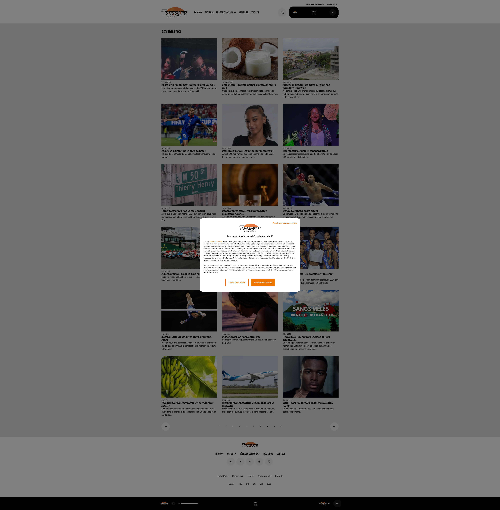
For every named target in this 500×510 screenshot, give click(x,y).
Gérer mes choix (237, 282)
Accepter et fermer (263, 282)
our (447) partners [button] (216, 241)
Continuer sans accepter (285, 223)
